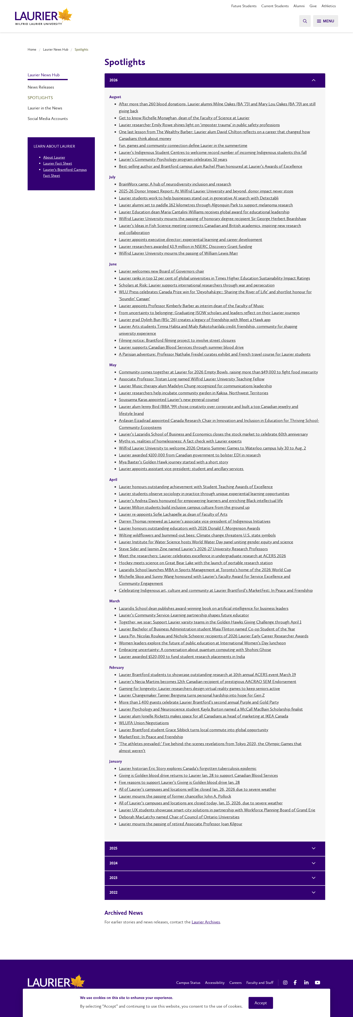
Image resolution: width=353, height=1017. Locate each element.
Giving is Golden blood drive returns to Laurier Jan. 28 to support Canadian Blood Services (198, 775)
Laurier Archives (206, 922)
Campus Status (188, 982)
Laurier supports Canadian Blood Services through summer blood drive (181, 347)
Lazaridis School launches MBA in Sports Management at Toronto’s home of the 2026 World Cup (205, 569)
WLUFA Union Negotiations (144, 722)
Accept (261, 1002)
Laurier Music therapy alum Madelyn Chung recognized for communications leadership (195, 386)
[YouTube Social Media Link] (318, 982)
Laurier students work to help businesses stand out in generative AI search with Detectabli (199, 198)
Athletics (329, 6)
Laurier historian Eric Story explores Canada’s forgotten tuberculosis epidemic (187, 768)
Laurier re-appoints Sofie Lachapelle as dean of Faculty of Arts (173, 514)
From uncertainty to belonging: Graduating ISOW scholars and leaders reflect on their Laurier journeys (209, 312)
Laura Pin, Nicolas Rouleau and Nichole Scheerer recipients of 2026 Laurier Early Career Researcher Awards (213, 636)
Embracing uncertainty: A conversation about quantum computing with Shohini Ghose (195, 649)
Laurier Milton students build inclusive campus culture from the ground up (184, 507)
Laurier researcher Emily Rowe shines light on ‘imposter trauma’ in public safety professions (199, 124)
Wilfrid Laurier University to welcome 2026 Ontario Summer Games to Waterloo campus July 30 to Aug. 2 (212, 448)
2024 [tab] (114, 863)
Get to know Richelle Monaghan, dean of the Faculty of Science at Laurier (184, 117)
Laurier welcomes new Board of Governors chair (161, 271)
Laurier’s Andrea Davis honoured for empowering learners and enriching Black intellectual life (201, 500)
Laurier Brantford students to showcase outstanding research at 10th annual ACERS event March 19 (207, 674)
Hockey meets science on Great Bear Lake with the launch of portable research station (196, 562)
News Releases (41, 87)
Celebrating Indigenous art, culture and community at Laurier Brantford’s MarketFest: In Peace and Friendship (216, 590)
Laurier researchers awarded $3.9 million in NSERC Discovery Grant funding (185, 246)
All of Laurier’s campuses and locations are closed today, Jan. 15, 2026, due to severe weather (201, 803)
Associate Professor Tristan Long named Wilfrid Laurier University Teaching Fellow (191, 379)
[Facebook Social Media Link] (296, 982)
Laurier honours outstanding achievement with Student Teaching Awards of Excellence (196, 486)
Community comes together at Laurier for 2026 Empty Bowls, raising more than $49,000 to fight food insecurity (218, 372)
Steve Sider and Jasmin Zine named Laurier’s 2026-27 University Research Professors (193, 548)
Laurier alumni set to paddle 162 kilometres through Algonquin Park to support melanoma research (206, 205)
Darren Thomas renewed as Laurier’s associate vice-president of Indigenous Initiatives (194, 521)
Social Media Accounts (48, 118)
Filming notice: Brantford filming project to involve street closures (177, 340)
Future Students (243, 6)
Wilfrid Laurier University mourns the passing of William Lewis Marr (178, 253)
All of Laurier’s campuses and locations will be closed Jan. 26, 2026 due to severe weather (197, 789)
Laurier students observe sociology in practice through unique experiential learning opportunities (204, 493)
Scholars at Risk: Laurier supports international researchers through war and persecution (196, 285)
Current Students (275, 6)
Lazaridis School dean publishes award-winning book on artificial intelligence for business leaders (203, 608)
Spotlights (40, 97)
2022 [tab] (113, 893)
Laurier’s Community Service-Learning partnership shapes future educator (184, 615)
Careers (235, 982)
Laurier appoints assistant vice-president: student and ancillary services (181, 468)
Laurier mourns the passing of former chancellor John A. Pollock (175, 796)
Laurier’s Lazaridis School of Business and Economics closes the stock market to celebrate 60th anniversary (213, 434)
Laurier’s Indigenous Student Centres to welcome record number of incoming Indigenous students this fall (213, 152)
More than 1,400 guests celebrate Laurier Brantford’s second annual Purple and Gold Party (199, 702)
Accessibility (215, 982)
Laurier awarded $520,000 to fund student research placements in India (182, 656)
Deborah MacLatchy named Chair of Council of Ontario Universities (179, 817)
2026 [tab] (114, 80)
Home (32, 49)
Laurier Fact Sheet (57, 163)
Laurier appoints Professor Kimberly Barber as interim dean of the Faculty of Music (191, 305)
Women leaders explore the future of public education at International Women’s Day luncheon (202, 643)
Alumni (299, 6)
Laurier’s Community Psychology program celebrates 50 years (173, 159)
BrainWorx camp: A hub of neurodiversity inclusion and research (175, 184)
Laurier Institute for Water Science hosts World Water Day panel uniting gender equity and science (206, 541)
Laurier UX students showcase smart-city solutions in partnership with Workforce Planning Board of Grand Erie (217, 810)
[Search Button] (305, 21)
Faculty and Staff (259, 982)
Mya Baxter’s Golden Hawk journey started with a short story (173, 462)
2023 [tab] (113, 878)
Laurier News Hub (55, 49)
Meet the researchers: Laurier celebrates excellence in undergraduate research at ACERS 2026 (202, 555)
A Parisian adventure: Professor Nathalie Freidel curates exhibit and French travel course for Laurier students (214, 354)
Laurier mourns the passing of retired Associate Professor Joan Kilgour (180, 823)
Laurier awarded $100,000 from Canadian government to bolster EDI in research (190, 455)
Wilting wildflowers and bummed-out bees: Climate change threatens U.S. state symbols (197, 535)
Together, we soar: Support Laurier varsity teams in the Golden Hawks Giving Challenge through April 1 (210, 622)
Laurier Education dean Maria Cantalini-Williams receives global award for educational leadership (204, 212)
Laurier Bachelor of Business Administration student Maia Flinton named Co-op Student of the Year (207, 629)
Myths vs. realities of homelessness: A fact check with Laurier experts (180, 441)
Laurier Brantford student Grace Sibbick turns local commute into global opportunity (193, 729)
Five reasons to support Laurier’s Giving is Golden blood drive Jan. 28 (179, 782)
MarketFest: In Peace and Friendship (151, 736)
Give (313, 6)
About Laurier (54, 157)
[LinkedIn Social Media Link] (307, 982)
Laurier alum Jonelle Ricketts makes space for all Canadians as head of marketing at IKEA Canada (203, 716)
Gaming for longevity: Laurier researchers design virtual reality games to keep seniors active (199, 688)
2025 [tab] (113, 848)
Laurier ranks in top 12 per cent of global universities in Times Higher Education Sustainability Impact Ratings (214, 278)
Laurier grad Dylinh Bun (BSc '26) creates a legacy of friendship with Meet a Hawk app (194, 319)
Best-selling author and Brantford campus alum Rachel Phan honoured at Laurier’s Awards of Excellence (210, 166)
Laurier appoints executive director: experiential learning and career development (190, 239)
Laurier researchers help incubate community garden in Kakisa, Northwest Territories (193, 392)
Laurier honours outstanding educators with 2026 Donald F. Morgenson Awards (189, 528)
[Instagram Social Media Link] (286, 982)
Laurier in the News (45, 108)
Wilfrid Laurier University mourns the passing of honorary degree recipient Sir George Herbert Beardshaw (212, 218)
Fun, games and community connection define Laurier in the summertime (183, 145)
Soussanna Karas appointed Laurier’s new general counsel (169, 399)
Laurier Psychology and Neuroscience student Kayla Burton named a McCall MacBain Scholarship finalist (211, 709)
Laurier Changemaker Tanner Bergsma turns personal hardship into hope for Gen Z (192, 695)
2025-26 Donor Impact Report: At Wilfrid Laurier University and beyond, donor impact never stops (206, 191)
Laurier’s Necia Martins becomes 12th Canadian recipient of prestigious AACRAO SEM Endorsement (207, 681)
